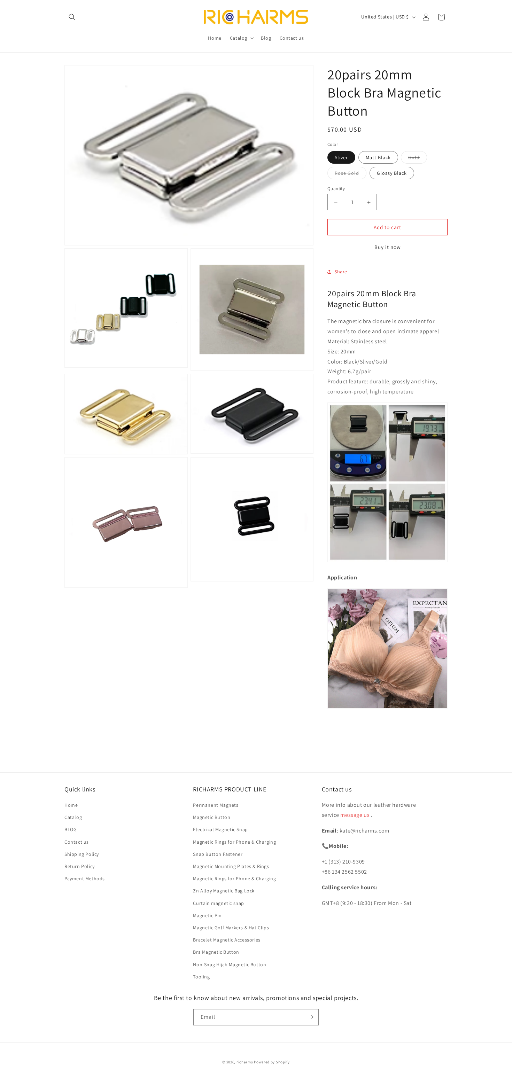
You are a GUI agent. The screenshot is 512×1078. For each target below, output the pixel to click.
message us (355, 815)
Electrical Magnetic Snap (220, 830)
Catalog (73, 817)
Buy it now (387, 247)
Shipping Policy (81, 854)
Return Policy (79, 867)
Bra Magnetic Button (216, 952)
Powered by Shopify (272, 1062)
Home (71, 805)
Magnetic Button (211, 817)
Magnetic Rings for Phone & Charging (234, 842)
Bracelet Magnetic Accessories (226, 940)
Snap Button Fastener (217, 854)
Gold (417, 159)
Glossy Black (392, 173)
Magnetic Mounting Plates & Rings (231, 867)
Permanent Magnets (215, 805)
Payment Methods (84, 879)
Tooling (201, 977)
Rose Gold (350, 174)
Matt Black (378, 157)
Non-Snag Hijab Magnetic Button (229, 964)
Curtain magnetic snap (218, 903)
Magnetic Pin (207, 915)
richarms (244, 1062)
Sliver (341, 157)
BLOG (70, 830)
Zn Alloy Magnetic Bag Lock (224, 891)
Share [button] (340, 271)
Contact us (76, 842)
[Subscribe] (310, 1017)
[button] (72, 17)
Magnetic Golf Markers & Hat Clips (231, 928)
